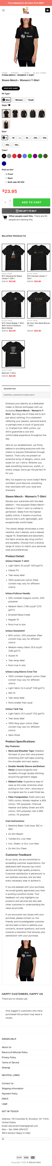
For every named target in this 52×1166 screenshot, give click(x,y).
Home (4, 73)
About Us (6, 1047)
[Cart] (47, 10)
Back (10, 178)
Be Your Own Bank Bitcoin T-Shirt (38, 324)
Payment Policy (10, 1093)
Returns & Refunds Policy (15, 1052)
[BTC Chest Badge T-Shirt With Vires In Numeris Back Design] (13, 304)
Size (4, 131)
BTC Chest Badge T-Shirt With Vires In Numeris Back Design (13, 325)
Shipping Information (12, 1088)
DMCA (5, 1098)
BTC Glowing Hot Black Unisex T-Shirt (12, 277)
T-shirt (26, 73)
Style (6, 105)
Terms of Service (10, 1062)
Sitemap (6, 1067)
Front (10, 174)
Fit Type (6, 93)
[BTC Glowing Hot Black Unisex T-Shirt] (13, 257)
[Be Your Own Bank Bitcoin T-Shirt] (38, 304)
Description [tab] (10, 389)
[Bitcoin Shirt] (26, 10)
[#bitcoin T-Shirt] (13, 354)
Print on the (8, 169)
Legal (4, 1104)
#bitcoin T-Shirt (9, 373)
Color (5, 150)
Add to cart (32, 202)
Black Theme (39, 73)
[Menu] (3, 10)
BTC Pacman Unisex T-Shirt (37, 277)
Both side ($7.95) (16, 182)
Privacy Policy (9, 1057)
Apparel (15, 73)
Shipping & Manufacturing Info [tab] (19, 395)
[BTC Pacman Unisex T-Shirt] (38, 257)
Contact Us (7, 1083)
